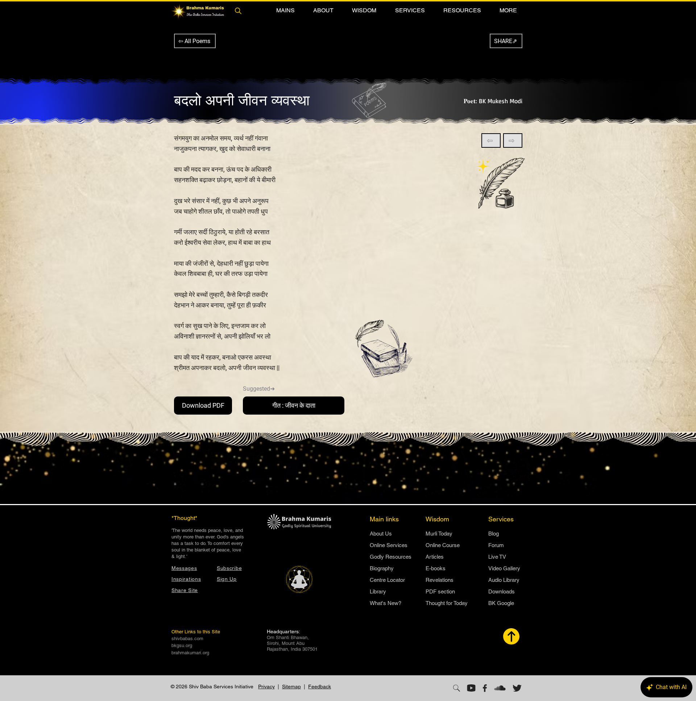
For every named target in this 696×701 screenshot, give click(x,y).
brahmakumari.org (190, 652)
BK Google (501, 603)
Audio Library (503, 580)
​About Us (381, 533)
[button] (285, 10)
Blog (493, 533)
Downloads (501, 591)
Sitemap (291, 686)
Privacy (266, 686)
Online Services (388, 545)
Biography (382, 568)
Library (378, 591)
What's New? (385, 603)
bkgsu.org (181, 645)
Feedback (319, 686)
